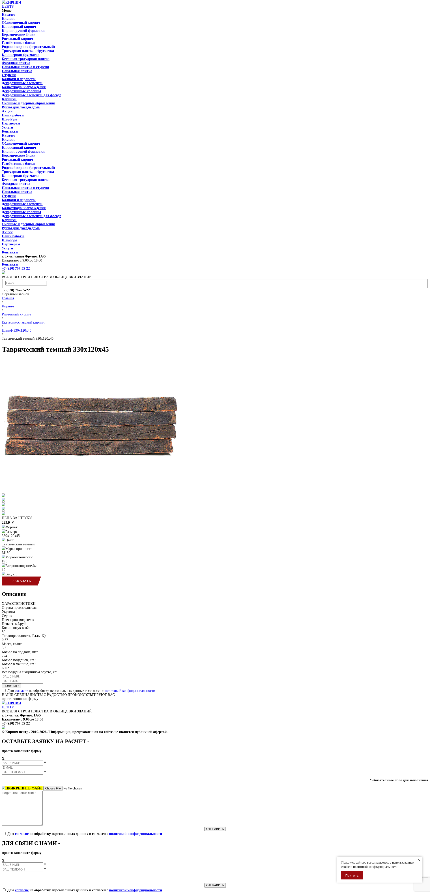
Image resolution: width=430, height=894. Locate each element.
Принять (352, 875)
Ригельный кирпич (16, 314)
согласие (21, 690)
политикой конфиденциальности (130, 690)
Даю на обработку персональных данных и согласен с (81, 690)
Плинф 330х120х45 (16, 330)
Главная (8, 298)
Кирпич (8, 306)
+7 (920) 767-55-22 (16, 268)
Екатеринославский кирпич (23, 322)
